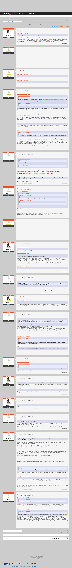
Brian (41, 557)
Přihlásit (30, 13)
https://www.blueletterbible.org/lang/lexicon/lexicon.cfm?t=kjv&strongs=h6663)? (54, 99)
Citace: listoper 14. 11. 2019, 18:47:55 (22, 191)
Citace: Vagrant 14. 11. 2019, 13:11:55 (24, 338)
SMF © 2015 (35, 556)
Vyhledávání (24, 13)
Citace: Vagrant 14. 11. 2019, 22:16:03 (23, 464)
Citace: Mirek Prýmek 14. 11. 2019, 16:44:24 (23, 94)
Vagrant (8, 312)
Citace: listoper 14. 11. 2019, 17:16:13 (22, 33)
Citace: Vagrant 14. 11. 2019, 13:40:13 (24, 364)
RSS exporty (34, 566)
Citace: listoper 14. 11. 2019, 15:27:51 (22, 74)
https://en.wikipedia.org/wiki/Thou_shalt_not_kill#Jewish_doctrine (41, 41)
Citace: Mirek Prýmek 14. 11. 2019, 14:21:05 (23, 336)
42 (21, 21)
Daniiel (35, 557)
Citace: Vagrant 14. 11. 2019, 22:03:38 (23, 388)
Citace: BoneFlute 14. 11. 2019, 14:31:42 (24, 96)
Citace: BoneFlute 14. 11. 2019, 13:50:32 (23, 362)
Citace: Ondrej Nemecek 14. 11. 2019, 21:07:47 (24, 300)
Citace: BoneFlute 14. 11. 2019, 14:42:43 (24, 466)
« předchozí (65, 18)
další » (68, 18)
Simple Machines (40, 556)
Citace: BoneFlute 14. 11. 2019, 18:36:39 (23, 253)
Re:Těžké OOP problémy (23, 29)
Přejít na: (53, 538)
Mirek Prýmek (8, 28)
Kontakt (13, 566)
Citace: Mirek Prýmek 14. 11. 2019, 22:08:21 (23, 497)
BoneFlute (8, 69)
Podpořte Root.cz (28, 566)
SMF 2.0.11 (31, 556)
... (19, 21)
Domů (14, 13)
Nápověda (19, 13)
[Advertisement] (36, 5)
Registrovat (35, 13)
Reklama (8, 47)
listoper (8, 152)
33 (10, 21)
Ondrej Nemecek (8, 275)
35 (14, 21)
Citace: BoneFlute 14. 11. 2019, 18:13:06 (23, 157)
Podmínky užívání (22, 566)
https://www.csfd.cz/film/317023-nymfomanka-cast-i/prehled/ (38, 173)
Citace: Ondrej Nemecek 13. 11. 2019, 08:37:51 (25, 282)
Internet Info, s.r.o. (24, 564)
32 (8, 21)
